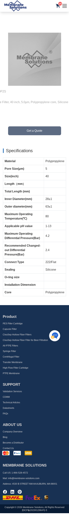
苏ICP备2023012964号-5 (34, 510)
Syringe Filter (9, 351)
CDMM (6, 397)
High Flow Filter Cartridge (15, 368)
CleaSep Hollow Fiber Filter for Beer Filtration (25, 340)
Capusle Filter (10, 329)
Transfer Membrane (12, 362)
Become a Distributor (13, 442)
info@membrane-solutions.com (23, 478)
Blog (5, 437)
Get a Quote (34, 130)
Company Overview (12, 431)
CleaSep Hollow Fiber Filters (17, 334)
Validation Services (12, 391)
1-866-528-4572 (20, 473)
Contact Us (8, 448)
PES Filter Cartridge (13, 323)
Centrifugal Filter (11, 356)
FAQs (5, 413)
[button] (58, 6)
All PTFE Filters (10, 345)
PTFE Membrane (11, 373)
